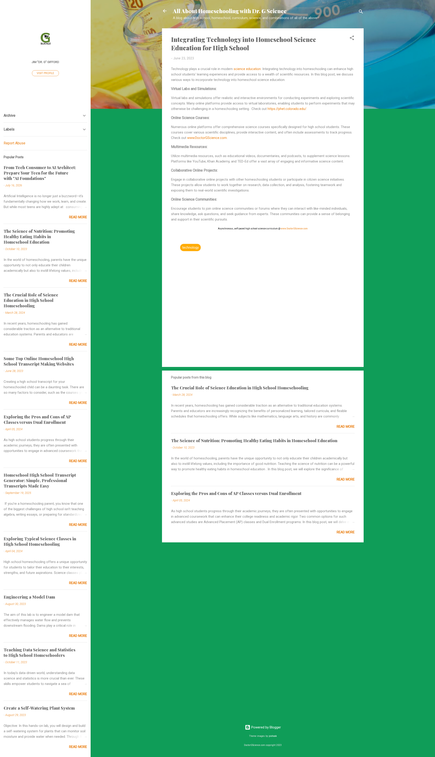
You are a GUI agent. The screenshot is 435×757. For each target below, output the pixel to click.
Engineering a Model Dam (29, 597)
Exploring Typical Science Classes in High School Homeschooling (40, 541)
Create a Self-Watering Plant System (39, 708)
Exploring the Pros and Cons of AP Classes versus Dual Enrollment (236, 493)
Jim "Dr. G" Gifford (45, 62)
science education (247, 69)
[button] (352, 38)
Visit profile (45, 73)
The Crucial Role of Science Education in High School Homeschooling (240, 388)
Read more (346, 427)
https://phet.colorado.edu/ (287, 109)
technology (190, 247)
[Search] (361, 12)
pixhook (273, 736)
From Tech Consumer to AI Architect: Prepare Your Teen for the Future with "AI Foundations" (40, 173)
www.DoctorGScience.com (207, 138)
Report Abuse (14, 143)
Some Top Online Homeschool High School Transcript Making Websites (39, 361)
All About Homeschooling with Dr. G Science (230, 11)
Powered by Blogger (265, 727)
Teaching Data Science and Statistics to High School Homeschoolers (39, 652)
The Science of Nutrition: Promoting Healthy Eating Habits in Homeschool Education (254, 440)
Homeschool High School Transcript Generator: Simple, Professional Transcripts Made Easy (40, 480)
